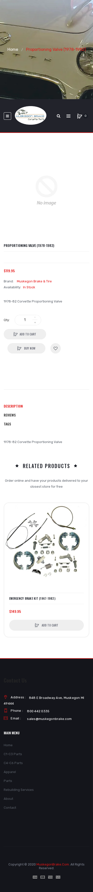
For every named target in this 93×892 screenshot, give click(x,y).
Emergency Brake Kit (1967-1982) (32, 598)
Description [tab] (13, 406)
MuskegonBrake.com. (53, 864)
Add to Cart (28, 334)
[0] (80, 116)
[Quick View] (10, 528)
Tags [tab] (7, 423)
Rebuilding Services (19, 790)
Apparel (10, 772)
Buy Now (29, 348)
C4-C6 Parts (13, 763)
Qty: (7, 320)
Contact (10, 807)
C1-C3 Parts (13, 754)
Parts (8, 781)
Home (12, 49)
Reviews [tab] (10, 414)
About (8, 799)
